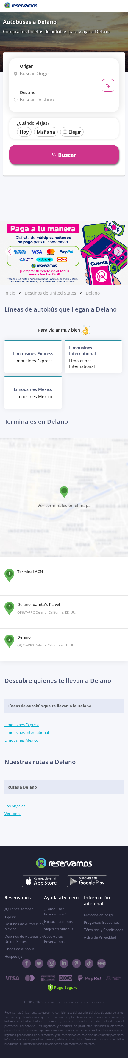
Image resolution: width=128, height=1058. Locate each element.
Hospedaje (13, 956)
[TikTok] (89, 963)
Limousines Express (21, 724)
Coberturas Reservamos (54, 939)
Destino (28, 92)
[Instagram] (51, 963)
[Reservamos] (20, 6)
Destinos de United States (50, 293)
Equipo (10, 916)
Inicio (9, 293)
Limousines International (26, 732)
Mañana (46, 132)
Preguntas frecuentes (102, 922)
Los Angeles (14, 805)
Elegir (74, 132)
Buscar (67, 154)
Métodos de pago (98, 914)
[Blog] (101, 963)
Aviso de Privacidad (100, 937)
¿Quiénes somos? (18, 908)
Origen (27, 66)
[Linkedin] (64, 963)
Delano (93, 293)
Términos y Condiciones (104, 929)
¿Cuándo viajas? (33, 123)
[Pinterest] (76, 963)
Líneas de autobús (19, 948)
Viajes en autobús (58, 928)
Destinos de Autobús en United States (24, 939)
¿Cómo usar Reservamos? (55, 911)
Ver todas (12, 813)
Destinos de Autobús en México (24, 926)
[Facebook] (26, 963)
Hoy (24, 132)
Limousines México (21, 740)
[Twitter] (39, 963)
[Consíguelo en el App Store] (41, 881)
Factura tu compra (59, 921)
